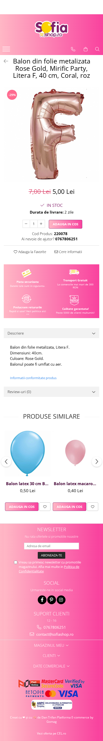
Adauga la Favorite (31, 251)
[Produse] (6, 50)
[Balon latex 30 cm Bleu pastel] (27, 453)
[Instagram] (61, 599)
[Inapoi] (4, 61)
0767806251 (54, 627)
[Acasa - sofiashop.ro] (51, 29)
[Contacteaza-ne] (73, 49)
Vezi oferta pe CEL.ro (51, 733)
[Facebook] (42, 599)
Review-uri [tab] (19, 391)
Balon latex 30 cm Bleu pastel (28, 483)
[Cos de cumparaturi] (85, 49)
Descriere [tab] (16, 333)
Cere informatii (70, 251)
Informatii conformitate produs (33, 378)
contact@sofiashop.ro (54, 634)
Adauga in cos (65, 224)
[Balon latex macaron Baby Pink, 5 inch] (75, 453)
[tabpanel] (51, 134)
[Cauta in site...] (97, 49)
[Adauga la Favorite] (44, 506)
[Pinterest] (51, 599)
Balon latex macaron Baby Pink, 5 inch (76, 483)
